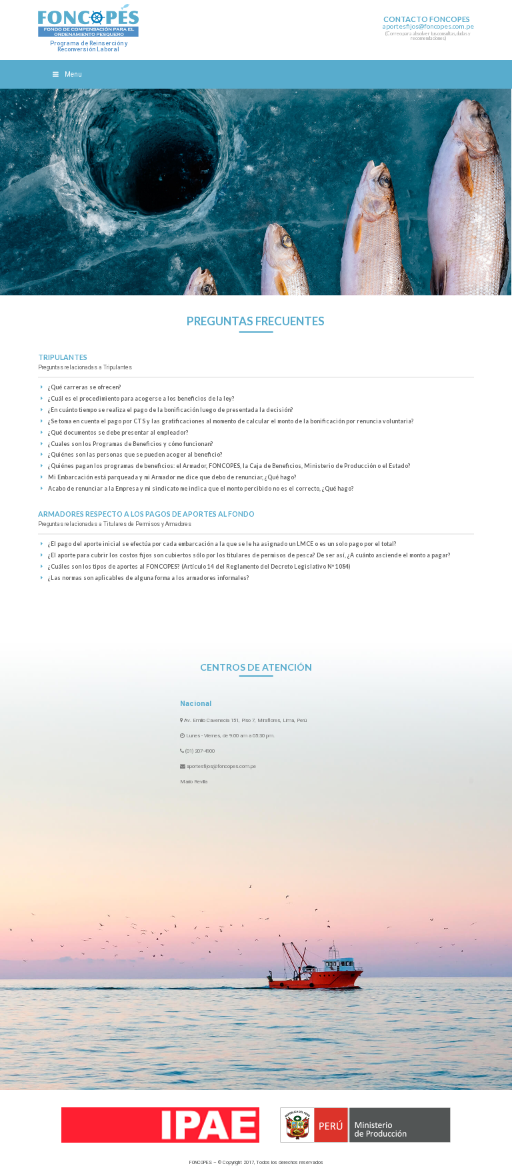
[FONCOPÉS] (88, 20)
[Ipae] (160, 1125)
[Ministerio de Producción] (365, 1125)
